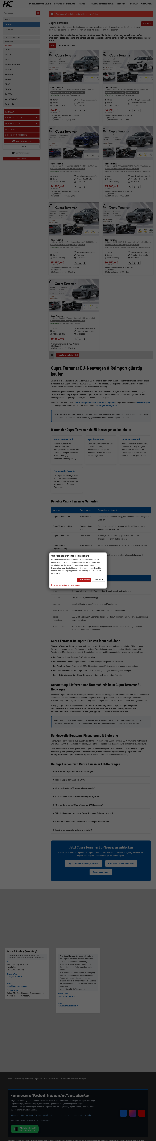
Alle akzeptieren (84, 580)
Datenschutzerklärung (60, 585)
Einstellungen (98, 580)
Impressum (75, 585)
